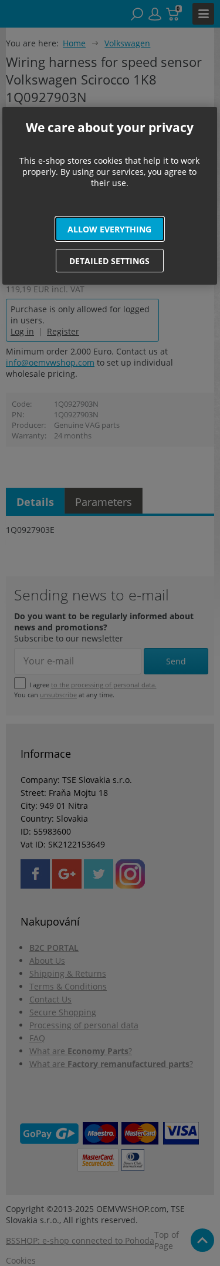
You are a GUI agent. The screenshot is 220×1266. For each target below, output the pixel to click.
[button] (110, 229)
